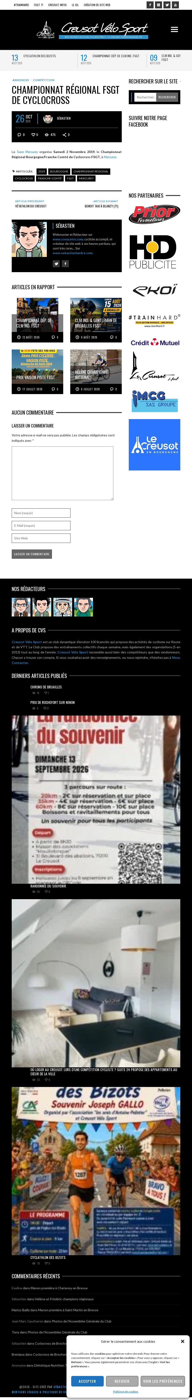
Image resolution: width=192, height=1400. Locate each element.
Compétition (44, 80)
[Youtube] (175, 4)
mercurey (86, 178)
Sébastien (63, 117)
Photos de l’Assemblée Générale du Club (81, 1321)
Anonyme (19, 1365)
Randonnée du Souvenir (48, 885)
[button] (182, 1341)
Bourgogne (59, 171)
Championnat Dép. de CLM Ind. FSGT (115, 56)
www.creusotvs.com (68, 239)
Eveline (17, 1288)
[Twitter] (166, 4)
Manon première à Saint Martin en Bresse (68, 1310)
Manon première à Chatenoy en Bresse (59, 1288)
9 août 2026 (89, 337)
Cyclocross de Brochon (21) (55, 1343)
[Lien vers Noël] (21, 607)
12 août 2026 (31, 337)
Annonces (21, 80)
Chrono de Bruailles (46, 686)
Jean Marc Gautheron (27, 1321)
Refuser (122, 1381)
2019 (41, 171)
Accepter (87, 1381)
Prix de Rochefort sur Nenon (52, 702)
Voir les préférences (162, 1381)
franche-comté (50, 178)
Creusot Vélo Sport (27, 642)
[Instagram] (158, 4)
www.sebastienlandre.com (72, 253)
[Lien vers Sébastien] (42, 607)
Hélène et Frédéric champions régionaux (64, 1299)
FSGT (70, 178)
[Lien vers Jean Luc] (62, 607)
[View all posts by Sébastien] (48, 118)
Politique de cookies (125, 1391)
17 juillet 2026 (32, 389)
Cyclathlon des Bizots (39, 56)
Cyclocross (24, 178)
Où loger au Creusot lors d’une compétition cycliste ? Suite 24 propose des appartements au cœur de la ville (103, 1071)
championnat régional (91, 171)
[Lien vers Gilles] (83, 607)
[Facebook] (150, 4)
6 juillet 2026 (90, 389)
